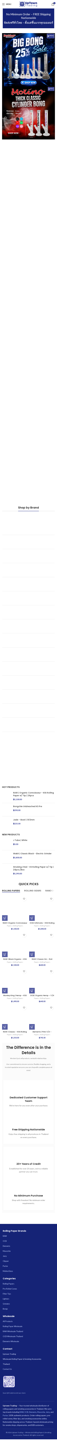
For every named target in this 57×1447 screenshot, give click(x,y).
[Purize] (28, 570)
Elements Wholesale (11, 1341)
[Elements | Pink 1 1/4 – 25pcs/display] (42, 1017)
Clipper (6, 1261)
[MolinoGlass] (28, 739)
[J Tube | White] (6, 843)
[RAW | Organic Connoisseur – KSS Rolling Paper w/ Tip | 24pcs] (15, 908)
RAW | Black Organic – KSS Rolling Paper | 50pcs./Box (15, 960)
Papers (9, 926)
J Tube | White (20, 840)
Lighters (6, 1299)
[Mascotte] (28, 668)
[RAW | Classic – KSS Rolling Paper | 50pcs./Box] (15, 1017)
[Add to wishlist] (24, 898)
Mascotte (7, 1251)
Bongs (5, 1309)
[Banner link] (28, 59)
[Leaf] (28, 711)
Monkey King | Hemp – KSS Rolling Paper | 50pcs (15, 996)
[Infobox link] (28, 1096)
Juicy (5, 1256)
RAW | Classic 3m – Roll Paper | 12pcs (42, 960)
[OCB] (28, 584)
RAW (5, 1236)
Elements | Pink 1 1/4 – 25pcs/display (42, 1033)
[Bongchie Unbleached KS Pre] (6, 809)
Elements (6, 1246)
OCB (5, 1241)
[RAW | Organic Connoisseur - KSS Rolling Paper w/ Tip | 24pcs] (6, 796)
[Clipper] (28, 725)
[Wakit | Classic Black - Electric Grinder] (6, 856)
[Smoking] (28, 612)
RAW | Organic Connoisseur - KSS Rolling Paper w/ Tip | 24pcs (33, 794)
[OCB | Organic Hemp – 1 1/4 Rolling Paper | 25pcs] (42, 980)
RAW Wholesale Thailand (13, 1331)
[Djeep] (28, 528)
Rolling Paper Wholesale (12, 1326)
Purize (5, 1266)
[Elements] (28, 697)
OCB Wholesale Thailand (13, 1336)
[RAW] (28, 654)
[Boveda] (28, 542)
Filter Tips (7, 1294)
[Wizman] (28, 598)
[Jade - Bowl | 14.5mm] (6, 823)
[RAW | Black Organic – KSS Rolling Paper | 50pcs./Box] (15, 944)
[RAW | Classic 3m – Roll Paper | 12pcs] (42, 944)
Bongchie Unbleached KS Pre (27, 806)
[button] (5, 918)
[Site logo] (28, 4)
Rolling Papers (18, 926)
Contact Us (7, 1369)
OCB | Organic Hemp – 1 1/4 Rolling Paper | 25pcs (42, 996)
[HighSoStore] (28, 626)
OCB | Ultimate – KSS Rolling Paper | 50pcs (42, 924)
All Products (8, 1321)
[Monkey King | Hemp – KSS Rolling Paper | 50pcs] (15, 980)
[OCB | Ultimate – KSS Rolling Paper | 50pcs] (42, 908)
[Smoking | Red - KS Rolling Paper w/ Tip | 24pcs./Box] (6, 870)
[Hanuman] (28, 682)
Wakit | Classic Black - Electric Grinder (32, 853)
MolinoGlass (8, 1271)
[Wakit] (28, 640)
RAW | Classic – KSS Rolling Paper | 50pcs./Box (15, 1033)
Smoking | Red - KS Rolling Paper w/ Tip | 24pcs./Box (33, 868)
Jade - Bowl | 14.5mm (24, 819)
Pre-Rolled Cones (10, 1289)
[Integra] (28, 556)
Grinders (6, 1304)
